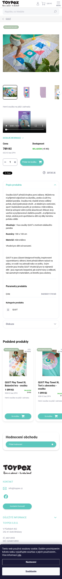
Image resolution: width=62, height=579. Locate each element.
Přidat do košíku (29, 162)
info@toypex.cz (16, 488)
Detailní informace (12, 138)
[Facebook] (5, 496)
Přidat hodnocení (15, 444)
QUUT (15, 309)
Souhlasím (31, 571)
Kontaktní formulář (17, 506)
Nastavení (31, 562)
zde (19, 555)
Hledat (55, 12)
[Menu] (58, 3)
